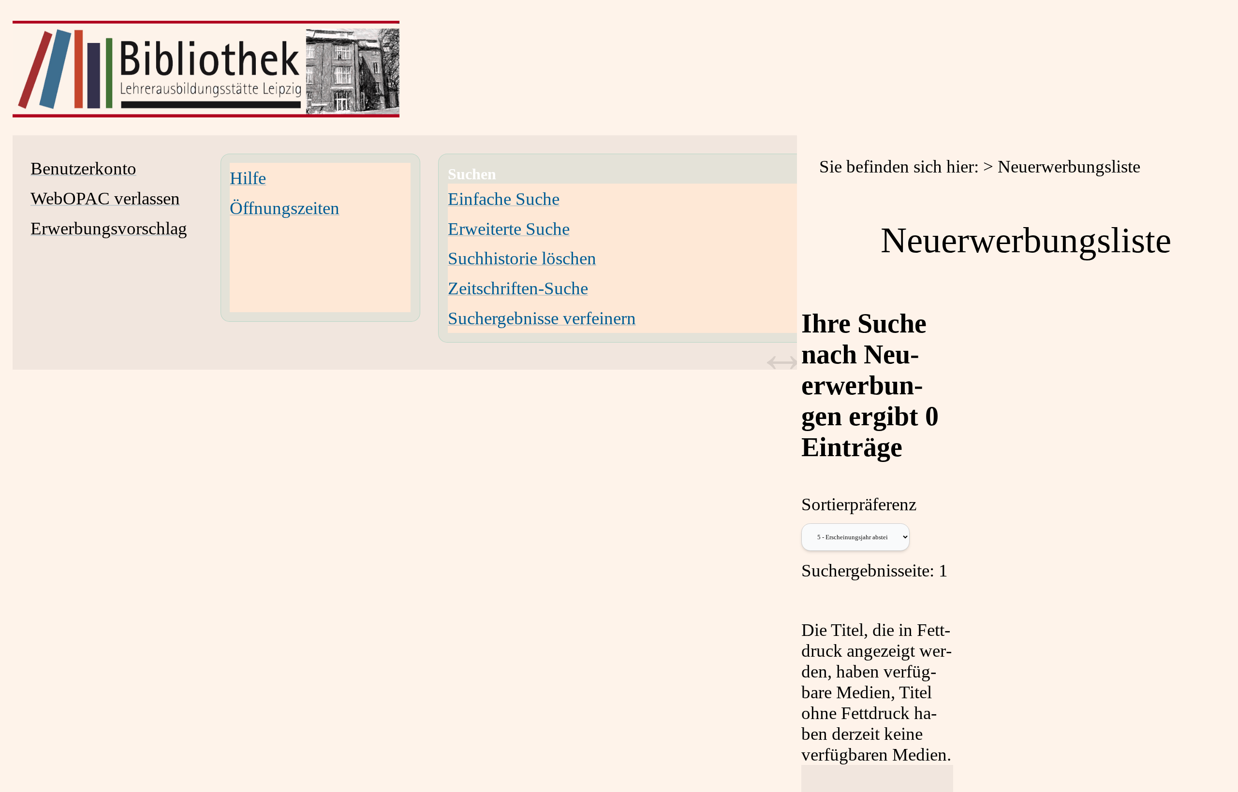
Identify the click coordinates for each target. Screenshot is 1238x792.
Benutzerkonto (83, 168)
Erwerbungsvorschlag (108, 228)
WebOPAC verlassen (105, 198)
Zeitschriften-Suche (518, 288)
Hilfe (248, 178)
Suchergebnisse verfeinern (542, 318)
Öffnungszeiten (284, 208)
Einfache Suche (504, 199)
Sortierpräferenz (858, 504)
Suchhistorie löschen (522, 258)
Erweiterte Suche (509, 229)
